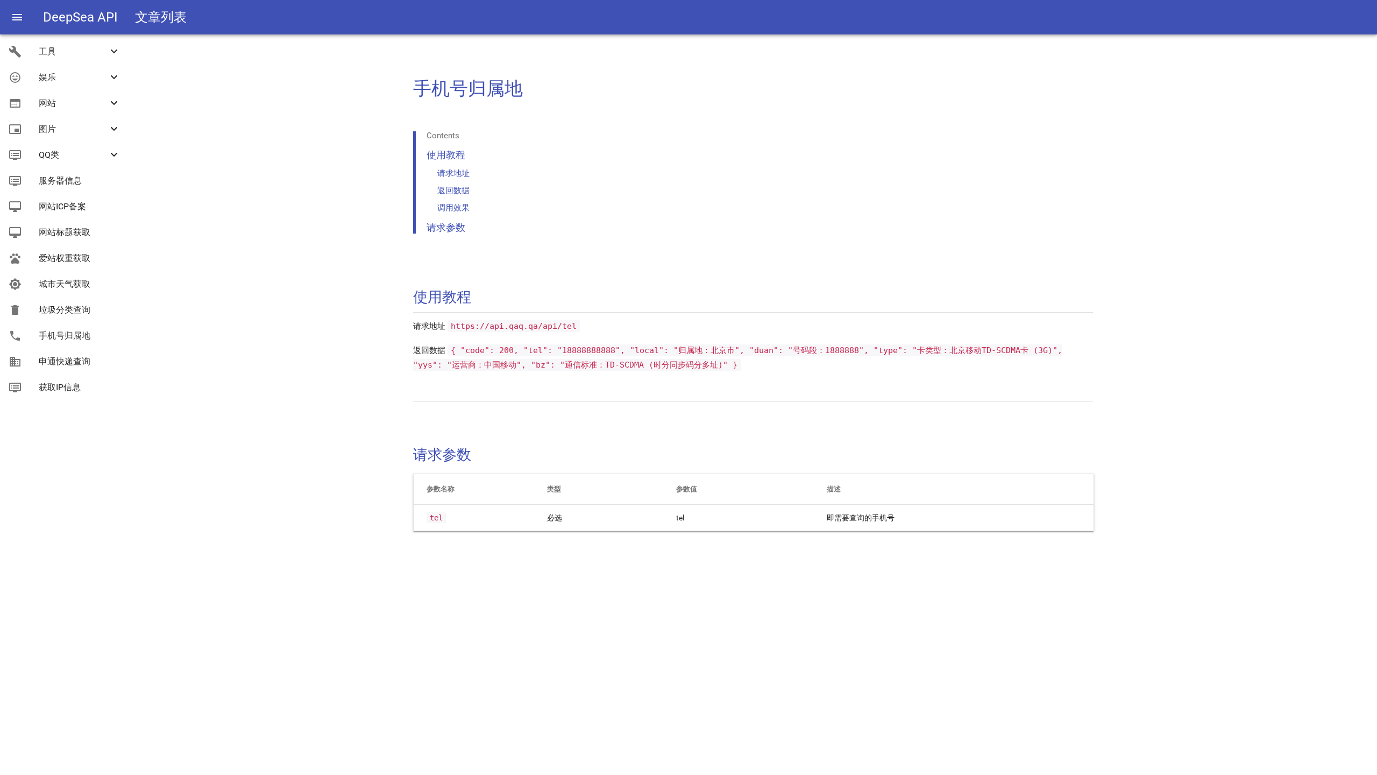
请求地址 (453, 173)
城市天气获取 (64, 284)
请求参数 (446, 227)
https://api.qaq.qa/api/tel (514, 326)
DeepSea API (80, 17)
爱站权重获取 (64, 258)
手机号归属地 (64, 335)
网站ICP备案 (62, 206)
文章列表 (161, 17)
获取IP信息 (60, 387)
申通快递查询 (64, 361)
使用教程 (446, 154)
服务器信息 (60, 180)
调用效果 (453, 208)
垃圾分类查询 (64, 310)
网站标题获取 (64, 232)
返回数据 (453, 190)
